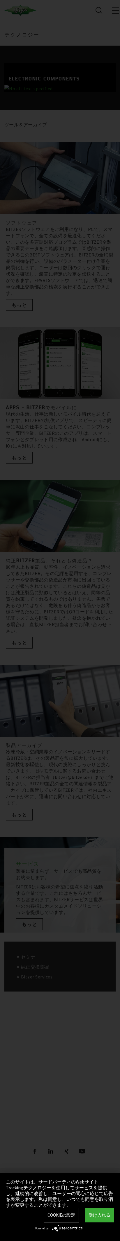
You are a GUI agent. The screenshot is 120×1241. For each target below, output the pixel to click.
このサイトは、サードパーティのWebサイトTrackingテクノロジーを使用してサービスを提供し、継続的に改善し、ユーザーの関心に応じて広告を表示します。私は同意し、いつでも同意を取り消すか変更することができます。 (59, 1193)
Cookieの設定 (61, 1215)
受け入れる (99, 1215)
